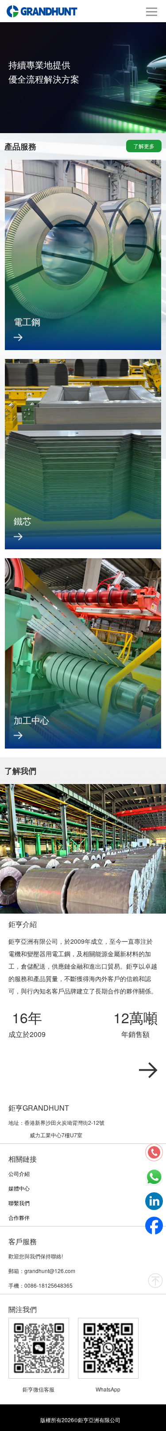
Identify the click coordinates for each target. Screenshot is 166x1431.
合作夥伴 (19, 1217)
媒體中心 (19, 1188)
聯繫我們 (19, 1202)
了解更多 (143, 146)
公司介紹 (19, 1173)
